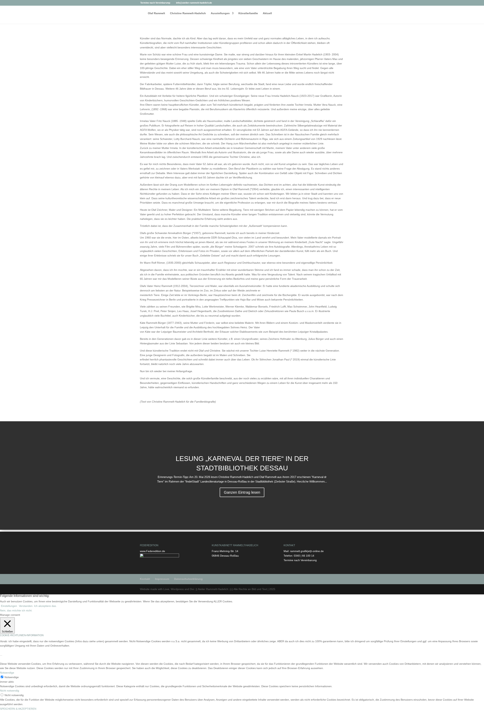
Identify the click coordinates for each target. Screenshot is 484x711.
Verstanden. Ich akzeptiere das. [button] (38, 605)
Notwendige (12, 677)
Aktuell (267, 13)
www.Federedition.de (152, 551)
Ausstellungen (220, 13)
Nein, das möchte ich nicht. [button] (16, 610)
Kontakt (145, 578)
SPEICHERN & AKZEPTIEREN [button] (18, 708)
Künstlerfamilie (248, 13)
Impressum (162, 578)
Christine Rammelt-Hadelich (188, 13)
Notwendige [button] (7, 672)
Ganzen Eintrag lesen (242, 492)
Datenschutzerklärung (188, 578)
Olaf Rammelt (156, 13)
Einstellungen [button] (9, 605)
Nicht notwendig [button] (9, 690)
